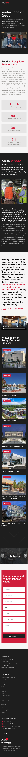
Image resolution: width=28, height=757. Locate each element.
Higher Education (5, 695)
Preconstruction (5, 661)
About (2, 707)
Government (4, 688)
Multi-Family (4, 682)
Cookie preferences (5, 748)
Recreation (3, 684)
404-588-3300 (7, 721)
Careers (3, 712)
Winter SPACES (5, 700)
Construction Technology (7, 659)
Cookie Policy (18, 748)
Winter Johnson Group (6, 670)
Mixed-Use (3, 691)
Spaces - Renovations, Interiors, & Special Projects (9, 664)
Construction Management (7, 667)
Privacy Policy (12, 748)
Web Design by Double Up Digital (8, 750)
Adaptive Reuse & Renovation (8, 677)
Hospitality (3, 679)
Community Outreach (6, 710)
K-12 (2, 693)
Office (2, 686)
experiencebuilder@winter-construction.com (14, 724)
